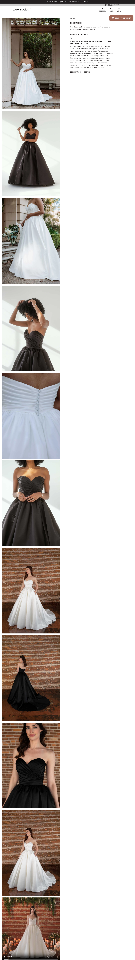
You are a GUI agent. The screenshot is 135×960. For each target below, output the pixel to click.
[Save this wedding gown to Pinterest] (71, 37)
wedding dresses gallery (85, 29)
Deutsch (116, 5)
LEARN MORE (84, 2)
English (110, 5)
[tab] (76, 72)
